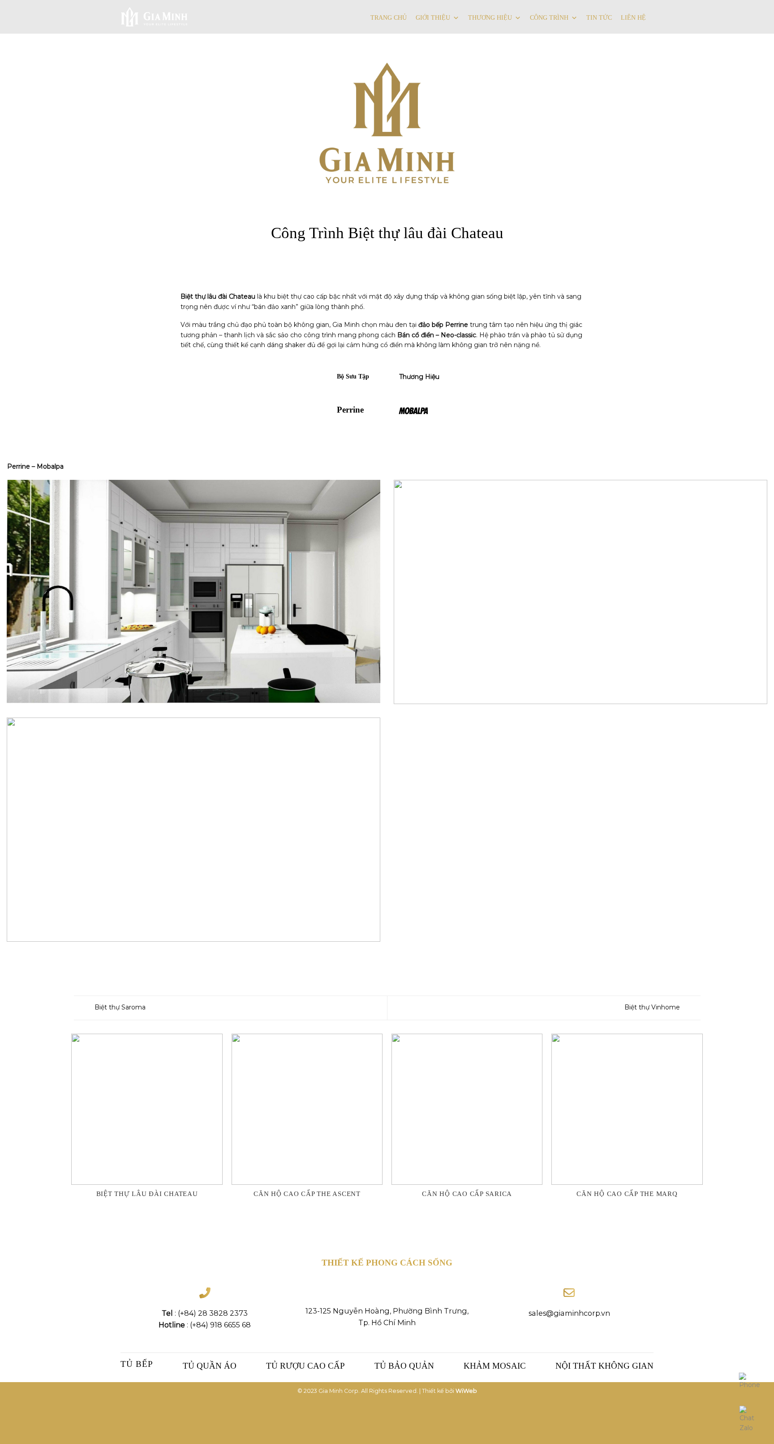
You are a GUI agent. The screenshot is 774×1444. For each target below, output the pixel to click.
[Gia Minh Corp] (154, 16)
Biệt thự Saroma (119, 1007)
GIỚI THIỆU (433, 17)
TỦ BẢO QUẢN (404, 1365)
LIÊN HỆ (633, 17)
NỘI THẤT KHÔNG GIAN (604, 1365)
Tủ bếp (136, 1364)
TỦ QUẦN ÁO (209, 1365)
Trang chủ (388, 17)
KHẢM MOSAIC (495, 1365)
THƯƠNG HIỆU (490, 17)
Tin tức (599, 17)
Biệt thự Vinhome (653, 1007)
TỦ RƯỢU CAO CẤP (305, 1365)
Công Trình (549, 17)
